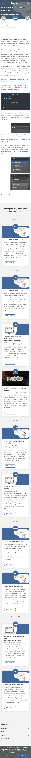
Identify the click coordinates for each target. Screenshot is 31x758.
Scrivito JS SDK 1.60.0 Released (13, 291)
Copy (25, 94)
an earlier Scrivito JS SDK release (12, 39)
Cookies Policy (12, 752)
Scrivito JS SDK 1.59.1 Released (13, 541)
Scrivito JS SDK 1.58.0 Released (13, 684)
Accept (23, 755)
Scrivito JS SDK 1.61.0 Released (13, 240)
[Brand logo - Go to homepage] (16, 3)
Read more (9, 262)
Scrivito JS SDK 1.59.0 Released (13, 586)
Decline (8, 755)
